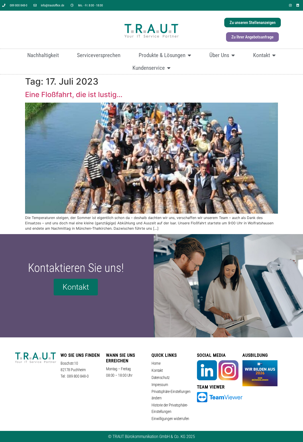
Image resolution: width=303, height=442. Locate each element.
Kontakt (261, 55)
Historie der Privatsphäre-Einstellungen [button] (170, 408)
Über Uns (219, 55)
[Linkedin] (298, 5)
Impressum (160, 384)
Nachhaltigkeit (43, 55)
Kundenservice (148, 68)
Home (156, 363)
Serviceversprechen (98, 55)
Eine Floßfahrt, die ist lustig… (73, 94)
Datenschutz (161, 377)
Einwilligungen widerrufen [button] (170, 418)
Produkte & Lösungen (162, 55)
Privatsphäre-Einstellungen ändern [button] (171, 394)
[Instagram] (290, 5)
